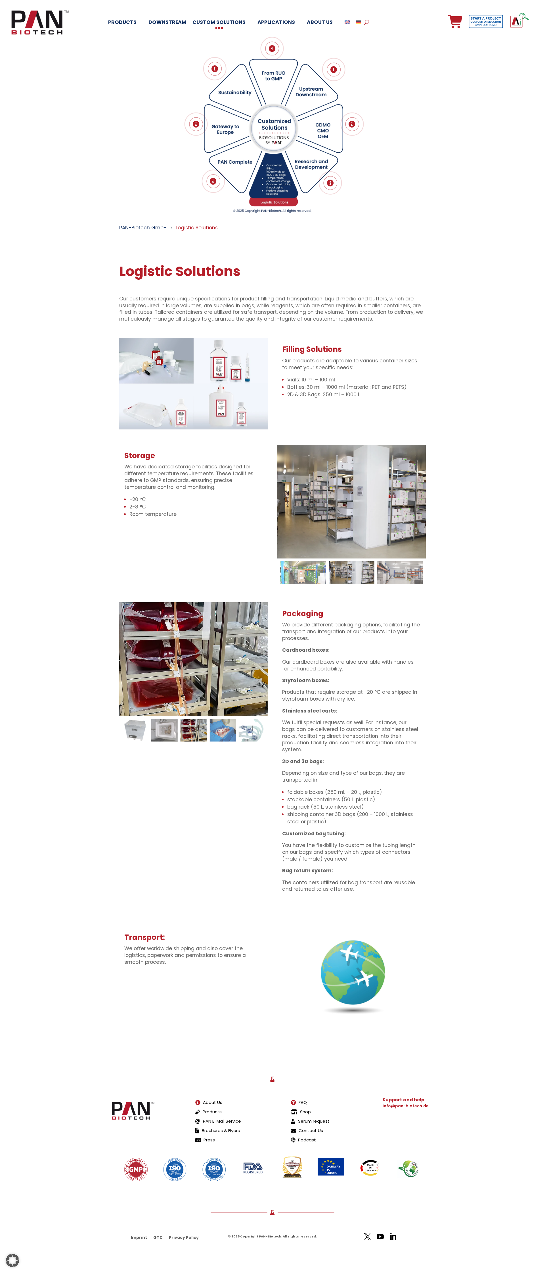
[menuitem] (209, 1102)
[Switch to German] (358, 22)
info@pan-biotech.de (406, 1106)
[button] (412, 572)
